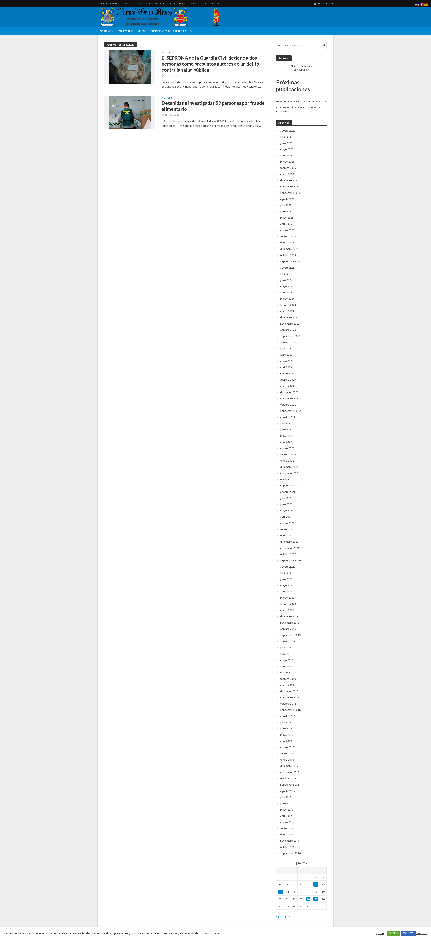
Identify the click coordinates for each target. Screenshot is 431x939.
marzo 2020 (287, 597)
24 (308, 899)
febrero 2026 (288, 168)
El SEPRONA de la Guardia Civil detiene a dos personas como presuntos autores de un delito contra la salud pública (210, 64)
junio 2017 (286, 803)
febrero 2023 (288, 379)
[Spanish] (426, 4)
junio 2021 (286, 504)
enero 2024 (287, 311)
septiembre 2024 (290, 261)
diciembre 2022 (289, 392)
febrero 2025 (288, 236)
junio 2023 (286, 354)
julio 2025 (286, 205)
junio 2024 (286, 280)
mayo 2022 (286, 435)
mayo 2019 (286, 660)
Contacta (102, 3)
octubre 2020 (288, 554)
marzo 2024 (287, 298)
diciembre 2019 (289, 616)
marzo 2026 (287, 161)
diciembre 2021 (289, 466)
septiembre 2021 (290, 485)
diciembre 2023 (289, 317)
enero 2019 (287, 685)
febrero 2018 (288, 753)
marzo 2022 (287, 448)
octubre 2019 (288, 628)
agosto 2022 (287, 417)
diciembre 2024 (289, 248)
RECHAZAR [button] (408, 933)
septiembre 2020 (290, 560)
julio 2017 (286, 797)
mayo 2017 (286, 809)
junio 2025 (286, 211)
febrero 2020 (288, 604)
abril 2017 (286, 815)
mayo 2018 (286, 734)
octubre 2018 (288, 703)
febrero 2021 (288, 529)
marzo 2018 (287, 747)
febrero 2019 (288, 678)
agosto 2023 (287, 342)
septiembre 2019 (290, 635)
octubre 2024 (288, 255)
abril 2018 (286, 741)
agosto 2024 (287, 267)
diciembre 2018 (289, 691)
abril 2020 (286, 591)
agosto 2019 (287, 641)
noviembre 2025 (290, 186)
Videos (142, 31)
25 (316, 899)
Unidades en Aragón (154, 3)
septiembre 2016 (290, 853)
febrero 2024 (288, 305)
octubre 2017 (288, 778)
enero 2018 (287, 759)
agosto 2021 (287, 491)
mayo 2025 (286, 217)
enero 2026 (287, 174)
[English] (417, 4)
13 (279, 891)
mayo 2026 (286, 149)
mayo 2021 (286, 510)
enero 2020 (287, 610)
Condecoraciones (177, 3)
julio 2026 (286, 136)
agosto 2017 (287, 791)
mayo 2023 (286, 361)
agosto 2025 (287, 199)
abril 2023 (286, 367)
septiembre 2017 (290, 784)
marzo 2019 (287, 672)
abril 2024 (286, 292)
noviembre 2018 (290, 697)
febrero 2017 (288, 828)
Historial (114, 3)
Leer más (421, 933)
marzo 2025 (287, 230)
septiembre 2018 (290, 709)
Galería (125, 3)
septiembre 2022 (290, 410)
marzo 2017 (287, 822)
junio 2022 (286, 429)
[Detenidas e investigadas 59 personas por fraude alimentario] (130, 112)
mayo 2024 (286, 286)
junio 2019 (286, 653)
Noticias (105, 31)
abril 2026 (286, 155)
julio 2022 (286, 423)
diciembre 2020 (289, 541)
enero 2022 (287, 460)
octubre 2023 (288, 329)
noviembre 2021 (290, 473)
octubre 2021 (288, 479)
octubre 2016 (288, 847)
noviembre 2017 (290, 772)
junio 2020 (286, 579)
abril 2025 (286, 224)
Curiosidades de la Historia (168, 31)
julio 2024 (286, 273)
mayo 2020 (286, 585)
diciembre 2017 (289, 765)
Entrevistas (125, 31)
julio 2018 (286, 722)
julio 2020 (286, 572)
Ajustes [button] (380, 933)
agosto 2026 (287, 130)
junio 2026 (286, 143)
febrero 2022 (288, 454)
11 (316, 884)
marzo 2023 (287, 373)
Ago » (287, 916)
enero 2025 (287, 242)
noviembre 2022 (290, 398)
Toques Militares (197, 3)
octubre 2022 (288, 404)
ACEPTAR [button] (393, 933)
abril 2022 (286, 442)
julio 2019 (286, 647)
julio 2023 (286, 348)
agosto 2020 (287, 566)
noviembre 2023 (290, 323)
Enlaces (216, 3)
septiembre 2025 (290, 192)
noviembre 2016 (290, 840)
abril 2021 (286, 516)
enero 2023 (287, 386)
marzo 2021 (287, 523)
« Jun (278, 916)
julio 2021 (286, 498)
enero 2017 (287, 834)
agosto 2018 (287, 716)
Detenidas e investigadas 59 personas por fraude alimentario (213, 106)
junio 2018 (286, 728)
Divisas (136, 3)
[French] (422, 4)
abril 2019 (286, 666)
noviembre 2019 (290, 622)
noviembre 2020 (290, 548)
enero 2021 (287, 535)
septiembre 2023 (290, 336)
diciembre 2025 (289, 180)
